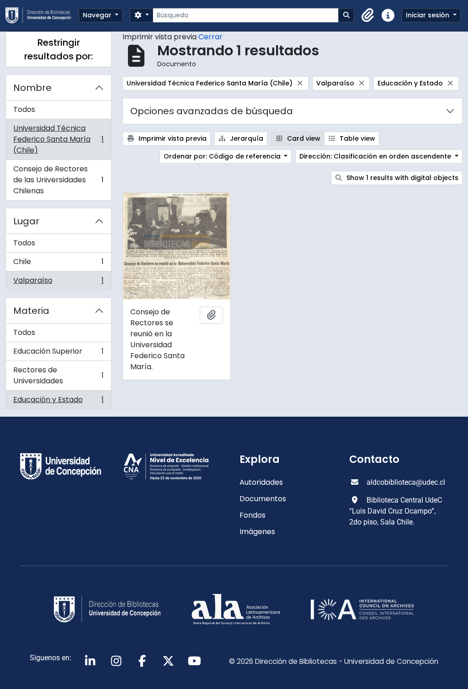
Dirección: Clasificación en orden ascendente (376, 156)
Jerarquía (245, 138)
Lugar (26, 221)
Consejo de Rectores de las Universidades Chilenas (58, 180)
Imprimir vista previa (172, 138)
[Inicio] (42, 15)
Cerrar (210, 37)
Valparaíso (58, 282)
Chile (58, 263)
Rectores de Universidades (58, 375)
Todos (24, 109)
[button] (368, 15)
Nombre (32, 87)
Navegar (98, 15)
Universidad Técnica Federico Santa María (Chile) (58, 139)
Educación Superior (58, 353)
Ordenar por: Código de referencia (223, 156)
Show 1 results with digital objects (401, 177)
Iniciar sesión (428, 15)
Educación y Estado (58, 401)
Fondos (252, 515)
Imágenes (257, 531)
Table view (356, 138)
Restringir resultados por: (58, 49)
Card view (302, 138)
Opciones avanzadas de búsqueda (211, 111)
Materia (31, 310)
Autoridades (261, 482)
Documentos (262, 498)
